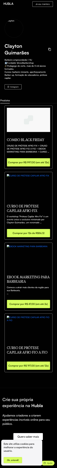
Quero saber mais (28, 436)
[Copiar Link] (49, 49)
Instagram (14, 87)
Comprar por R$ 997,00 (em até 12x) (28, 162)
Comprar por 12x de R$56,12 (28, 233)
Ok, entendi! (13, 460)
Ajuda (49, 463)
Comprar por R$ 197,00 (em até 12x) (28, 365)
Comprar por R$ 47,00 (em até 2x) (28, 304)
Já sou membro (43, 4)
